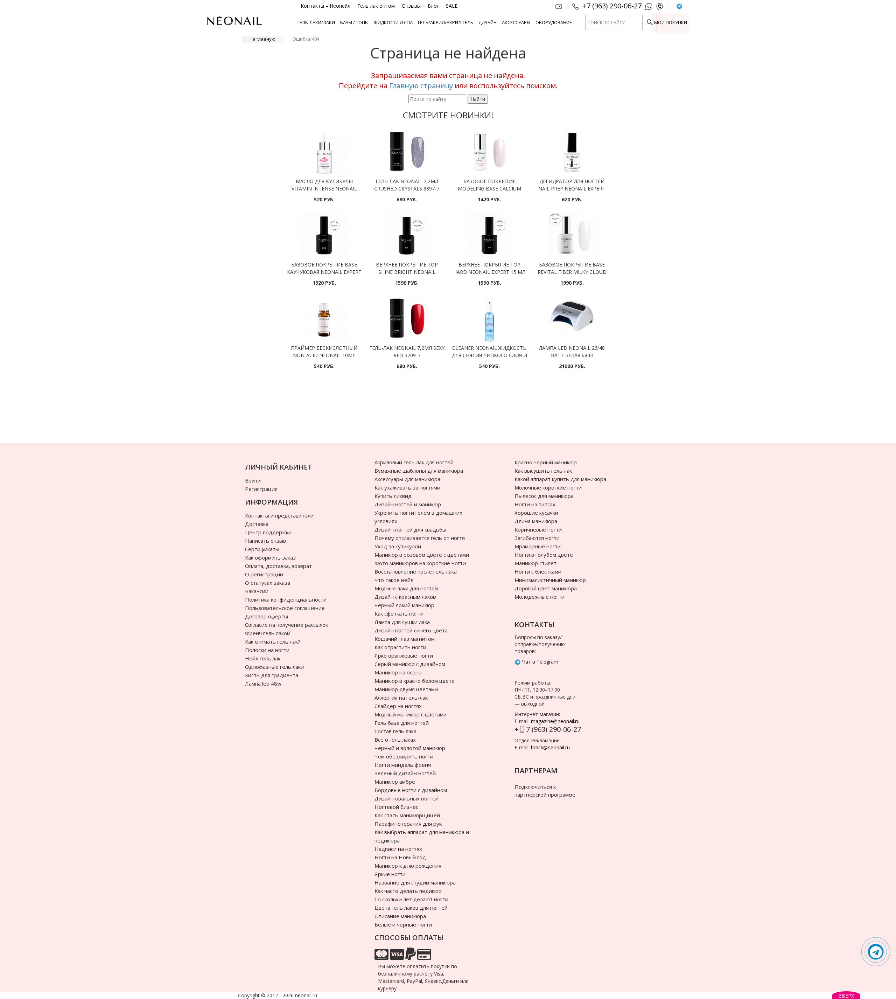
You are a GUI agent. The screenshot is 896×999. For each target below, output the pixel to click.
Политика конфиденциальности (286, 599)
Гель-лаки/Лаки (316, 22)
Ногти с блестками (537, 571)
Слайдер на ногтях (398, 705)
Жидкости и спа (393, 22)
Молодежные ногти (539, 596)
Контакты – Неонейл (325, 6)
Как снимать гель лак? (272, 641)
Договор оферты (266, 616)
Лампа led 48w (263, 683)
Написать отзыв (265, 540)
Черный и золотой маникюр (409, 747)
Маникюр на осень (398, 672)
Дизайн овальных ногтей (406, 798)
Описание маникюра (400, 916)
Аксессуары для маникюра (407, 479)
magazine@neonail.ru (555, 721)
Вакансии (256, 591)
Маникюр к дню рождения (407, 865)
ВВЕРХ (846, 995)
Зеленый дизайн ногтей (405, 773)
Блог (433, 6)
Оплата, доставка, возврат (278, 565)
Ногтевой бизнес (396, 806)
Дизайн (487, 22)
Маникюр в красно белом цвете (414, 680)
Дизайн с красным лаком (405, 596)
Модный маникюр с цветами (410, 714)
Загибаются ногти (537, 537)
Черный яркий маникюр (404, 605)
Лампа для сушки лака (402, 621)
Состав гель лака (395, 731)
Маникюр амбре (394, 781)
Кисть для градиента (271, 675)
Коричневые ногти (538, 529)
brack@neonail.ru (550, 747)
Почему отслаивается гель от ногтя (419, 537)
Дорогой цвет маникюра (545, 588)
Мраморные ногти (537, 546)
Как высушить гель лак (543, 470)
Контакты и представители (279, 515)
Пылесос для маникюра (544, 495)
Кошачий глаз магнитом (404, 638)
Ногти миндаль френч (402, 764)
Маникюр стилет (535, 563)
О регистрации (264, 574)
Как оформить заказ (270, 557)
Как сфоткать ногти (399, 613)
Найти (477, 99)
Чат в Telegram (539, 661)
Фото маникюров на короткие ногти (420, 563)
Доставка (256, 523)
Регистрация (261, 488)
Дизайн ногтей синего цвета (411, 630)
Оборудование (554, 22)
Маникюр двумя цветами (406, 689)
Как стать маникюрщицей (407, 815)
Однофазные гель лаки (274, 666)
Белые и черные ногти (403, 924)
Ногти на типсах (534, 504)
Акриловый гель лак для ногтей (414, 462)
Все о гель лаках (395, 739)
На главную (262, 39)
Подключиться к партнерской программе (544, 790)
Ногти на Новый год (400, 857)
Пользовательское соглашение (285, 607)
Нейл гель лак (262, 658)
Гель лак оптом (376, 6)
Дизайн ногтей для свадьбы (410, 529)
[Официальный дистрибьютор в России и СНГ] (234, 24)
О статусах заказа (267, 582)
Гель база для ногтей (401, 722)
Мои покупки (670, 22)
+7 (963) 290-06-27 (612, 6)
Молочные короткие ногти (548, 487)
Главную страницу (421, 85)
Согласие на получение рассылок (286, 624)
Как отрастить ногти (400, 647)
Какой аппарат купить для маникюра (560, 479)
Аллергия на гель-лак (401, 697)
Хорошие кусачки (536, 512)
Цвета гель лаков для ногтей (411, 907)
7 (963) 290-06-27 (553, 729)
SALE (451, 6)
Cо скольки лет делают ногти (411, 899)
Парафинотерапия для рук (408, 823)
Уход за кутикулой (397, 546)
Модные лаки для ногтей (406, 588)
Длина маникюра (535, 521)
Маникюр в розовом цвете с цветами (421, 554)
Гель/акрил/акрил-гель (445, 22)
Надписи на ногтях (398, 848)
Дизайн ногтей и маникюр (407, 504)
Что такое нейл (393, 579)
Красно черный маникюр (545, 462)
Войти (253, 480)
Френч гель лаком (267, 633)
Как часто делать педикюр (408, 890)
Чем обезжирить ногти (403, 756)
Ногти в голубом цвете (543, 554)
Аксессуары (516, 22)
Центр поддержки (268, 532)
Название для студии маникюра (415, 882)
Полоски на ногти (267, 649)
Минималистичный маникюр (550, 579)
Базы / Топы (354, 22)
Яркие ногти (390, 873)
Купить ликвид (393, 495)
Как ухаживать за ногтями (407, 487)
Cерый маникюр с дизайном (409, 663)
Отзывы (411, 6)
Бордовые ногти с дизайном (410, 789)
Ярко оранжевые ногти (403, 655)
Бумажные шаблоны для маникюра (418, 470)
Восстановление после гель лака (415, 571)
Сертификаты (262, 549)
